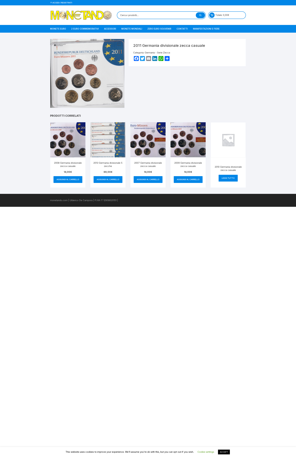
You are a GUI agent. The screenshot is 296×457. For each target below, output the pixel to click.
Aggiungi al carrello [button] (68, 179)
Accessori (110, 28)
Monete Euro (58, 28)
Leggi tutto (228, 178)
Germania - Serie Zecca (157, 52)
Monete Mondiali (131, 28)
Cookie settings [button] (205, 451)
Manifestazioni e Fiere (206, 28)
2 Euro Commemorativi (85, 28)
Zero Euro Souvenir (159, 28)
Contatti (182, 28)
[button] (119, 44)
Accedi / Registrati (62, 3)
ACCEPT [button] (224, 452)
